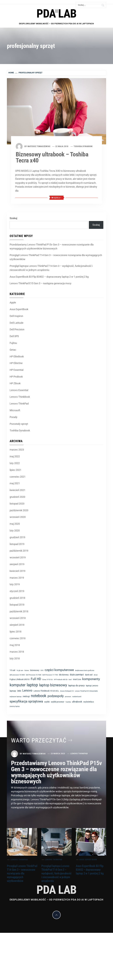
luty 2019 (15, 584)
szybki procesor (57, 702)
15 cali (12, 670)
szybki (47, 702)
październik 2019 (19, 550)
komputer (17, 685)
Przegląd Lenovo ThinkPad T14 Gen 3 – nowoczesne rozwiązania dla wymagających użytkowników (56, 257)
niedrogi (26, 696)
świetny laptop (15, 706)
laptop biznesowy (53, 685)
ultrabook (77, 701)
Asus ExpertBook (19, 309)
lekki (19, 691)
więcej (56, 198)
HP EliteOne (16, 363)
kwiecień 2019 (17, 571)
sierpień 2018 (17, 624)
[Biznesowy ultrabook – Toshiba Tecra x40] (56, 111)
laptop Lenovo (92, 685)
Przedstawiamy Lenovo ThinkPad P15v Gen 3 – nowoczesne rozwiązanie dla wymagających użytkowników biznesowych (52, 246)
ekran (96, 675)
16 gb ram (19, 670)
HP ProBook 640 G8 (60, 679)
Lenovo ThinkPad (19, 403)
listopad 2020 (17, 503)
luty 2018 (15, 658)
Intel (70, 679)
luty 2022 (15, 463)
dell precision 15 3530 (17, 675)
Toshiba (68, 702)
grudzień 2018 (17, 597)
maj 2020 (15, 523)
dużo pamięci (77, 674)
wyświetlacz (88, 702)
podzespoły (56, 696)
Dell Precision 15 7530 (33, 675)
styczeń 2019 (17, 591)
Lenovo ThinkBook (20, 396)
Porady (13, 417)
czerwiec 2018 (17, 638)
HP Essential (16, 369)
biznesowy (34, 670)
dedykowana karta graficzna (84, 670)
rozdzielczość (76, 696)
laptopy (13, 691)
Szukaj (13, 218)
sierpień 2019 (17, 564)
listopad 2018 (17, 604)
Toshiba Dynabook (83, 146)
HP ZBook (15, 383)
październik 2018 (19, 611)
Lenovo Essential (19, 390)
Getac (13, 349)
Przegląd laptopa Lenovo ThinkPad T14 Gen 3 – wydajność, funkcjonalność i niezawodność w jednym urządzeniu (51, 267)
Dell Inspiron (16, 316)
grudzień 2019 (17, 537)
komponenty (91, 679)
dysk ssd (88, 675)
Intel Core (77, 679)
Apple (13, 302)
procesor (68, 696)
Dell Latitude (16, 322)
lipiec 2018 (15, 631)
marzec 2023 (17, 449)
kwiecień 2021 (17, 490)
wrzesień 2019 (18, 557)
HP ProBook (16, 376)
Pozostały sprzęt (19, 423)
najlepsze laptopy (15, 696)
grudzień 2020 (17, 496)
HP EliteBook (17, 356)
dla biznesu (64, 675)
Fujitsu (13, 342)
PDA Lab (56, 13)
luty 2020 (15, 530)
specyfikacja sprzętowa (26, 701)
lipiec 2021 (15, 469)
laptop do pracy (76, 685)
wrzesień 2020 (18, 517)
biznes (27, 670)
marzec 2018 (17, 651)
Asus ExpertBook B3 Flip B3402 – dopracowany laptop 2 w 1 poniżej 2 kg (49, 276)
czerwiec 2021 (17, 476)
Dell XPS (14, 336)
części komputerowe (59, 670)
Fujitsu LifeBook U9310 (19, 679)
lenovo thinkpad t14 (67, 691)
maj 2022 (15, 456)
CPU (42, 670)
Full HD (36, 679)
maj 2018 (15, 645)
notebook (38, 696)
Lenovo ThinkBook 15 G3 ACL (46, 691)
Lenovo (27, 690)
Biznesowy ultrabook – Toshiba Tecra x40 (52, 157)
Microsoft (15, 410)
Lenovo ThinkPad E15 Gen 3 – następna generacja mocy (40, 283)
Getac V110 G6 (47, 679)
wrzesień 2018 (18, 618)
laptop (32, 685)
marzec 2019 (17, 577)
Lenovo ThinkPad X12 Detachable (86, 691)
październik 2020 (19, 510)
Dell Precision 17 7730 (50, 675)
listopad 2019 (17, 544)
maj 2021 (15, 483)
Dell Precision (17, 329)
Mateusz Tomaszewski (39, 146)
